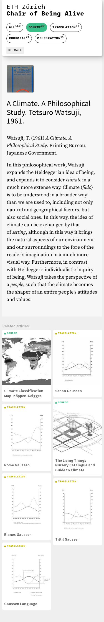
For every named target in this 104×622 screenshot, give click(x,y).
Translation (65, 27)
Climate (15, 50)
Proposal (19, 38)
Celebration (50, 38)
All (15, 27)
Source (37, 27)
